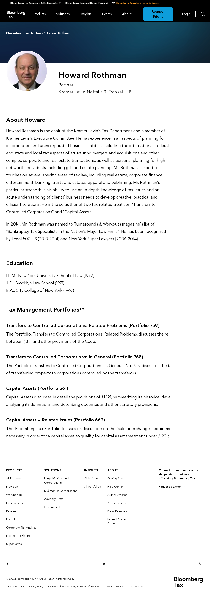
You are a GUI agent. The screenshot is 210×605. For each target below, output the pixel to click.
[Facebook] (9, 564)
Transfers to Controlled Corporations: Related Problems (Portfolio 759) (82, 325)
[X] (201, 564)
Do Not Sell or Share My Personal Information (74, 586)
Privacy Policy (36, 586)
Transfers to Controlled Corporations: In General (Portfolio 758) (74, 357)
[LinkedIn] (105, 564)
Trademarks (136, 586)
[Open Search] (203, 14)
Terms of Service (114, 586)
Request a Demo (170, 487)
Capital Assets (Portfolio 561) (37, 388)
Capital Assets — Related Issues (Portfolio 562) (55, 420)
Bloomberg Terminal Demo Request (86, 3)
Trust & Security (15, 586)
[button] (36, 3)
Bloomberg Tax (16, 14)
